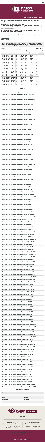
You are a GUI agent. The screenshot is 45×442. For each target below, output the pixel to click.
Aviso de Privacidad (11, 1)
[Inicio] (22, 8)
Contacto (3, 1)
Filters (37, 48)
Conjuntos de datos (28, 17)
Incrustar (5, 39)
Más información (38, 17)
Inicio (5, 20)
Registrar (26, 1)
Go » (42, 50)
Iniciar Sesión (19, 1)
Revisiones (5, 21)
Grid (3, 48)
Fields (41, 48)
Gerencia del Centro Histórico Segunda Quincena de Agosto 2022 (23, 20)
